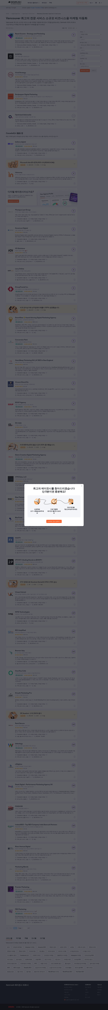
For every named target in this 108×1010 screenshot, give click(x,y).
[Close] (82, 486)
